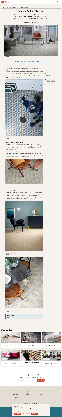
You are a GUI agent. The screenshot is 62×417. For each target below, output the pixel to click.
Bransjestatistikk (28, 393)
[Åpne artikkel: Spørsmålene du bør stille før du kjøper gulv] (31, 355)
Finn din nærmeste (29, 394)
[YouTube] (37, 403)
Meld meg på (41, 380)
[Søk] (54, 2)
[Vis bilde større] (31, 40)
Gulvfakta (40, 393)
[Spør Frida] (32, 2)
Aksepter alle (34, 413)
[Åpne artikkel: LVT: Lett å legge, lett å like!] (51, 337)
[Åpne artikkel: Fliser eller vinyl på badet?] (10, 355)
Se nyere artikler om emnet (19, 62)
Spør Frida (27, 391)
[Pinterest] (32, 403)
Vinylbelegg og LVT (16, 7)
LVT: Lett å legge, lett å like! (51, 345)
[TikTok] (30, 403)
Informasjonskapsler (16, 398)
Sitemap (14, 400)
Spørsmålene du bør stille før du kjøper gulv (31, 363)
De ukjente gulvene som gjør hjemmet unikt (10, 346)
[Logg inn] (57, 2)
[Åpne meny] (60, 2)
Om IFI (14, 391)
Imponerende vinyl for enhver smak (51, 363)
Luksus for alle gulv (31, 345)
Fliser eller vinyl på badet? (10, 363)
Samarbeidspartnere (16, 394)
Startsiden (2, 7)
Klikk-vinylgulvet (8, 151)
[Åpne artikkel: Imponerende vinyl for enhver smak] (51, 355)
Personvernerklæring (16, 397)
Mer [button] (26, 1)
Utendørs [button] (21, 1)
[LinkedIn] (34, 403)
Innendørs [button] (15, 1)
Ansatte (14, 393)
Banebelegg (7, 147)
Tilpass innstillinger (26, 413)
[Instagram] (28, 403)
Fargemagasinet (41, 391)
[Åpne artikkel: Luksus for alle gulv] (31, 337)
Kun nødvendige (17, 413)
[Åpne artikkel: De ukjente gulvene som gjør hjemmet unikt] (10, 337)
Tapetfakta (40, 394)
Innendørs (7, 7)
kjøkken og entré (35, 66)
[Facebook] (25, 403)
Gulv (11, 7)
